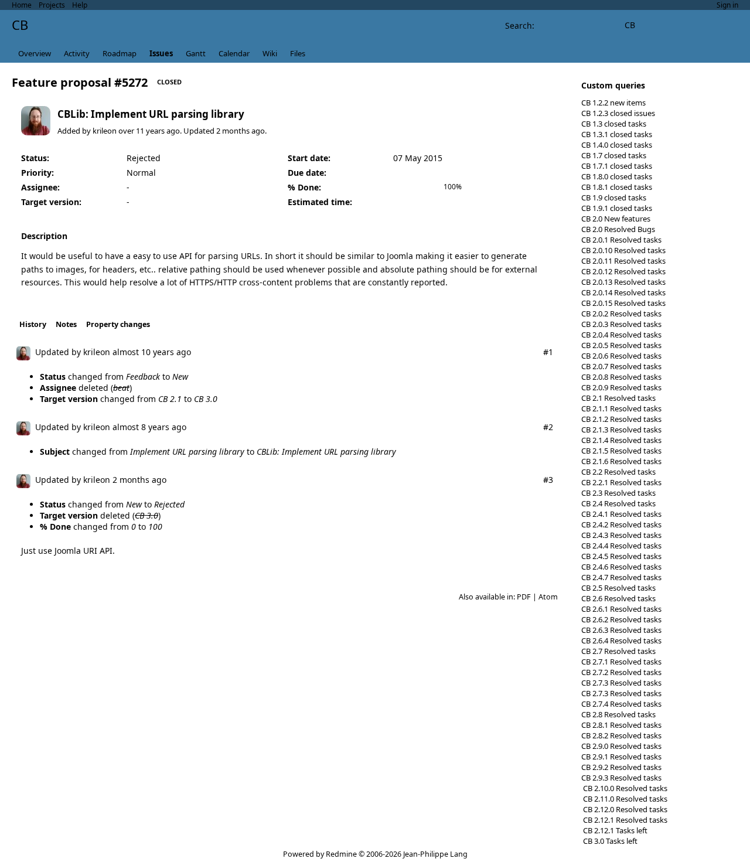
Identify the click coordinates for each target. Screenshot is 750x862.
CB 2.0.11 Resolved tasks (623, 260)
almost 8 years (140, 426)
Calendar (234, 53)
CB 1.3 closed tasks (613, 123)
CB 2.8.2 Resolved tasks (621, 735)
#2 (548, 426)
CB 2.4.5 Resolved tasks (621, 556)
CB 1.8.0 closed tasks (616, 176)
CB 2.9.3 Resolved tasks (621, 777)
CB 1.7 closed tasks (613, 155)
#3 (548, 479)
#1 (548, 351)
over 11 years (141, 130)
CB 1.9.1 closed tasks (616, 208)
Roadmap (120, 53)
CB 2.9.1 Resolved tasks (621, 756)
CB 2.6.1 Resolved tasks (621, 609)
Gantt (196, 53)
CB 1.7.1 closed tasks (616, 166)
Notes (66, 324)
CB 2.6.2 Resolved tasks (621, 619)
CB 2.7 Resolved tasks (618, 651)
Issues (161, 53)
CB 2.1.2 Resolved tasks (621, 419)
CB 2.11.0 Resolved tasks (624, 798)
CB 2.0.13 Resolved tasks (623, 282)
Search (518, 25)
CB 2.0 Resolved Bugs (618, 229)
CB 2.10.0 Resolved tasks (624, 788)
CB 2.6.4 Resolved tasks (621, 640)
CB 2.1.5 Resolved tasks (621, 450)
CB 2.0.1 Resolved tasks (621, 239)
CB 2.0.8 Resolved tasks (621, 377)
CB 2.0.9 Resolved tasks (621, 387)
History (32, 324)
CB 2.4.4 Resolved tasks (621, 545)
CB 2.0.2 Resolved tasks (621, 313)
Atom (548, 597)
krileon (105, 130)
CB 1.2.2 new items (613, 102)
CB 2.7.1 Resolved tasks (621, 661)
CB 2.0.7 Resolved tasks (621, 366)
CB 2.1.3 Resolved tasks (621, 429)
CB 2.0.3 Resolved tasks (621, 324)
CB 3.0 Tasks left (609, 841)
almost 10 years (143, 351)
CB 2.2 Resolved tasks (618, 471)
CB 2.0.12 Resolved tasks (623, 271)
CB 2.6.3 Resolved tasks (621, 630)
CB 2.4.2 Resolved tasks (621, 524)
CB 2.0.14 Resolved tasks (623, 292)
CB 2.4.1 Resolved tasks (621, 514)
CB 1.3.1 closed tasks (616, 134)
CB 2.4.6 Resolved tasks (621, 566)
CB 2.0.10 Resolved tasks (623, 250)
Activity (77, 53)
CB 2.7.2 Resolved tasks (621, 672)
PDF (524, 597)
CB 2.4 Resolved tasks (618, 503)
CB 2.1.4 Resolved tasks (621, 440)
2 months (233, 130)
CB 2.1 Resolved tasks (618, 398)
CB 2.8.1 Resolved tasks (621, 725)
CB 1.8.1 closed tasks (616, 187)
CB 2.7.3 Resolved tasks (621, 682)
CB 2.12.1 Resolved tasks (624, 820)
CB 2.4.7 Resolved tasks (621, 577)
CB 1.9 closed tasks (613, 197)
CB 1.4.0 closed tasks (616, 144)
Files (297, 53)
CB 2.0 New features (615, 218)
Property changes (118, 324)
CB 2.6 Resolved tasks (618, 598)
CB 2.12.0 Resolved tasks (624, 809)
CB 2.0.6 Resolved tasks (621, 355)
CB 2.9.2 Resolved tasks (621, 767)
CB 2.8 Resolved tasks (618, 714)
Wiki (269, 53)
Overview (34, 53)
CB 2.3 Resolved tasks (618, 493)
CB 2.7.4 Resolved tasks (621, 704)
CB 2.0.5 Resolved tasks (621, 345)
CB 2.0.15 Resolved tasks (623, 303)
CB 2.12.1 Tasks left (614, 830)
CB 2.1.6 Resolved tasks (621, 461)
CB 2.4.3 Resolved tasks (621, 535)
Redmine (341, 854)
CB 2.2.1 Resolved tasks (621, 482)
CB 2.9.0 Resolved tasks (621, 746)
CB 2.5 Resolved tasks (618, 587)
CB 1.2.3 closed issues (618, 113)
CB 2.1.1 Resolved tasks (621, 408)
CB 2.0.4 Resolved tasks (621, 334)
